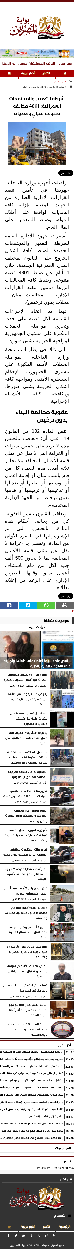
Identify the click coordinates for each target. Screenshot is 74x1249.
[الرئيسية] (65, 74)
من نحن (66, 1179)
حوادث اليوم (60, 81)
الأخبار (46, 73)
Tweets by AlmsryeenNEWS (55, 1167)
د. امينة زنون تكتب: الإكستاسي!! (45, 1116)
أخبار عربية (28, 73)
